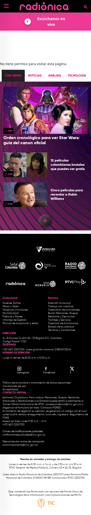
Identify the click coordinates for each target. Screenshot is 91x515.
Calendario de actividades (64, 310)
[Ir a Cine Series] (45, 221)
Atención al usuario (59, 303)
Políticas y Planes (13, 316)
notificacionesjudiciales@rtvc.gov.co (24, 435)
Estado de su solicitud (61, 327)
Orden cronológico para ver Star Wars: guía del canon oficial (41, 140)
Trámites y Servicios (59, 320)
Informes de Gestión (14, 320)
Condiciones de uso (14, 386)
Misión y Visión (11, 306)
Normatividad (11, 313)
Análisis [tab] (54, 75)
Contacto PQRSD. (51, 408)
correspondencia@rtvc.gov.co (63, 404)
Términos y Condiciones (61, 330)
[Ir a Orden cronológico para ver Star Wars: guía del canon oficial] (45, 110)
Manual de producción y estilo (20, 323)
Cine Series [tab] (13, 75)
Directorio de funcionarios (63, 323)
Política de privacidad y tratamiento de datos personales (37, 383)
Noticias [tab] (34, 75)
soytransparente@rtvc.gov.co (20, 445)
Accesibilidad (11, 389)
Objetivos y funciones (15, 310)
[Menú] (6, 6)
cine (10, 131)
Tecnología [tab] (77, 75)
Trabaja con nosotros (60, 306)
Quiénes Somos (12, 303)
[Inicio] (44, 5)
